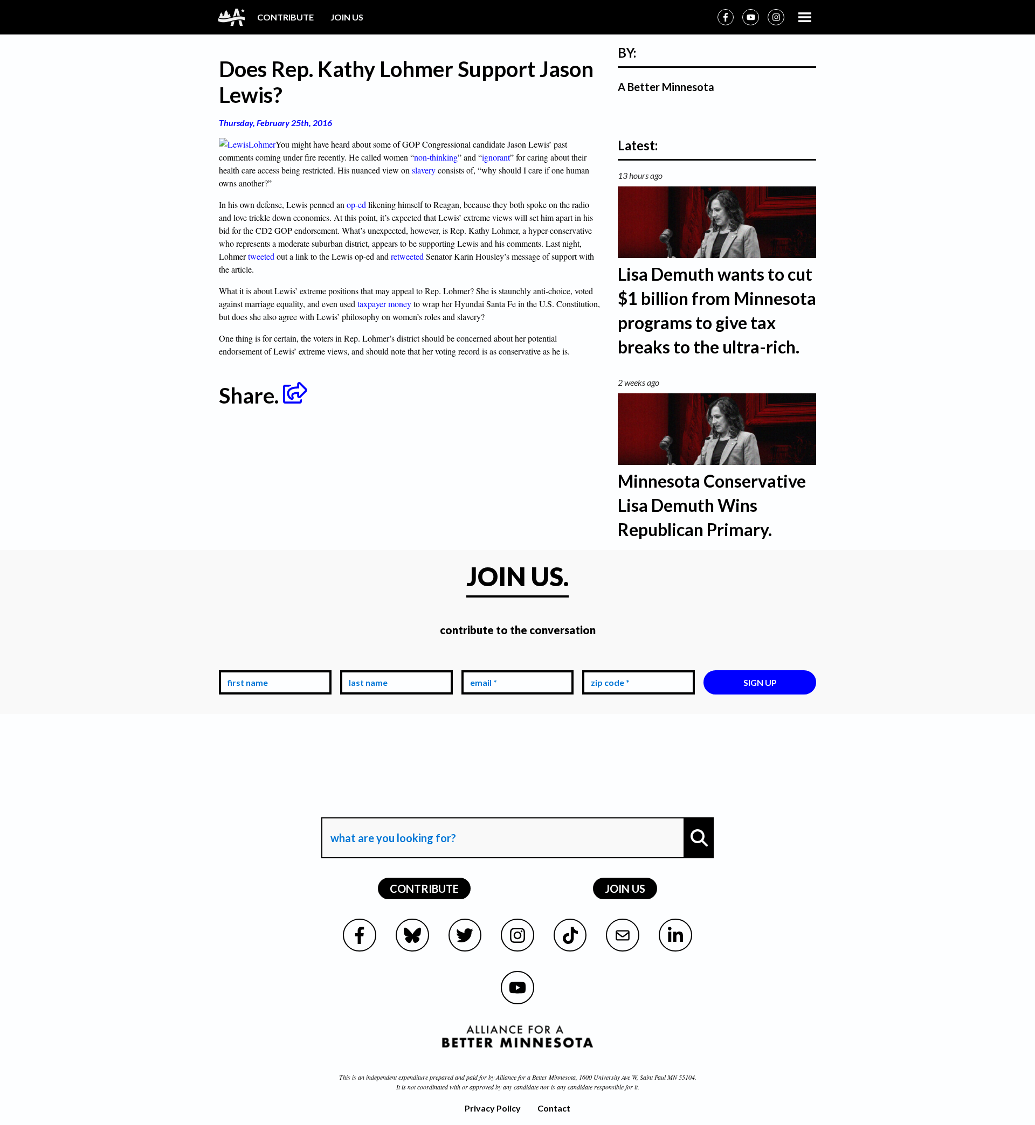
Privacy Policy (493, 1108)
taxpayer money (384, 303)
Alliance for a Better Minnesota (536, 1077)
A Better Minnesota (666, 86)
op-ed (356, 204)
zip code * (608, 662)
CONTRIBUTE (285, 17)
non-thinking (436, 157)
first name (245, 662)
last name (366, 662)
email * (481, 662)
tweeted (262, 256)
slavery (425, 170)
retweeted (407, 256)
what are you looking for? (392, 807)
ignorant (496, 157)
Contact (553, 1108)
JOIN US (346, 17)
